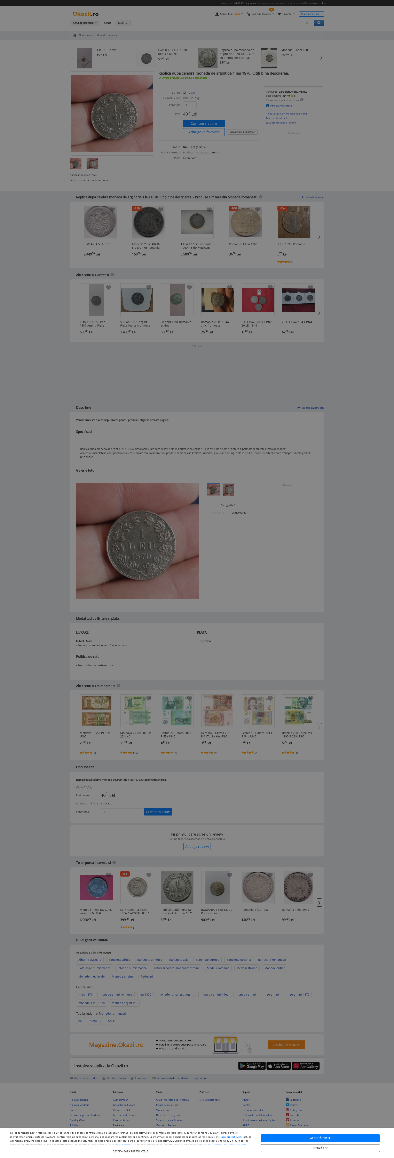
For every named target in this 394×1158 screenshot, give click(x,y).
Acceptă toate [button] (320, 1138)
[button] (131, 1149)
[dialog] (197, 1143)
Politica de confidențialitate (230, 1145)
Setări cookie (205, 1145)
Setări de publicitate (120, 1145)
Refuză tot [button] (320, 1148)
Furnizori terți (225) (231, 1137)
